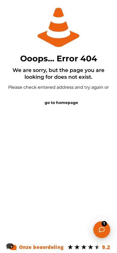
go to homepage (61, 102)
